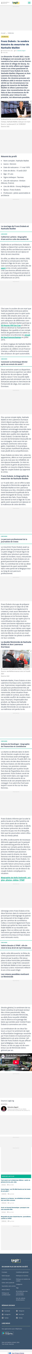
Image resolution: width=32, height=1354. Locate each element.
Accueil (3, 33)
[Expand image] (30, 102)
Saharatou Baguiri (21, 50)
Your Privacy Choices (18, 1353)
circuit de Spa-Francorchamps (15, 336)
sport (3, 268)
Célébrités (11, 33)
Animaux (4, 1184)
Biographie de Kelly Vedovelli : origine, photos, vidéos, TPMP (16, 878)
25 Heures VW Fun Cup (11, 325)
